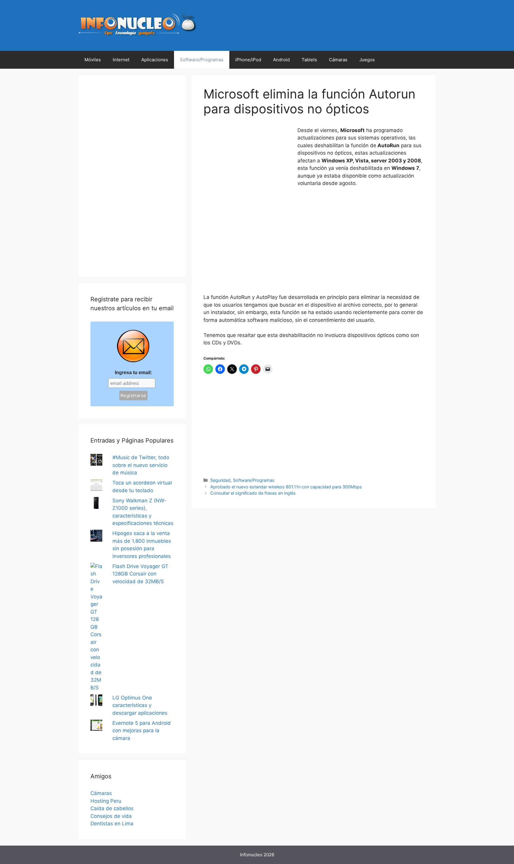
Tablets (309, 59)
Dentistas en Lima (112, 824)
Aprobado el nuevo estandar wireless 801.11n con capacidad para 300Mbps (286, 486)
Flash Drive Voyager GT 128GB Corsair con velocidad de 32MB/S (140, 573)
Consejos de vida (111, 816)
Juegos (367, 59)
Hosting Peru (105, 801)
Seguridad (220, 480)
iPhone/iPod (248, 59)
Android (281, 59)
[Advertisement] (248, 166)
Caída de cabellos (112, 808)
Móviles (92, 59)
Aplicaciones (154, 59)
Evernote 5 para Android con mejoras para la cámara (141, 730)
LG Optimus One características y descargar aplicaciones (139, 705)
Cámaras (338, 59)
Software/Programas (201, 59)
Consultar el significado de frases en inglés (253, 492)
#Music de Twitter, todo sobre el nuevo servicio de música (140, 465)
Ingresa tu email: (133, 372)
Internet (121, 59)
